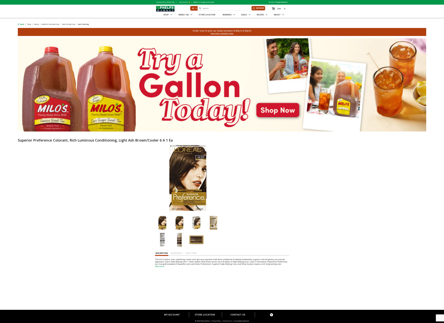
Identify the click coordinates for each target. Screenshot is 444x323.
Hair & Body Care (68, 24)
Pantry (36, 24)
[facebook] (271, 315)
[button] (282, 2)
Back (22, 24)
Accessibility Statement (241, 321)
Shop (29, 24)
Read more (159, 266)
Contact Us (237, 314)
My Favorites (183, 2)
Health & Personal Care (50, 24)
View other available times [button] (222, 33)
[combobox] (194, 8)
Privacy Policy (216, 321)
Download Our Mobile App (165, 2)
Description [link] (162, 253)
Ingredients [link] (177, 253)
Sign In (195, 2)
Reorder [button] (260, 8)
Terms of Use (227, 321)
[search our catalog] (200, 8)
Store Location (205, 314)
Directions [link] (191, 253)
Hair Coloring (83, 24)
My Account (172, 314)
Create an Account (207, 2)
